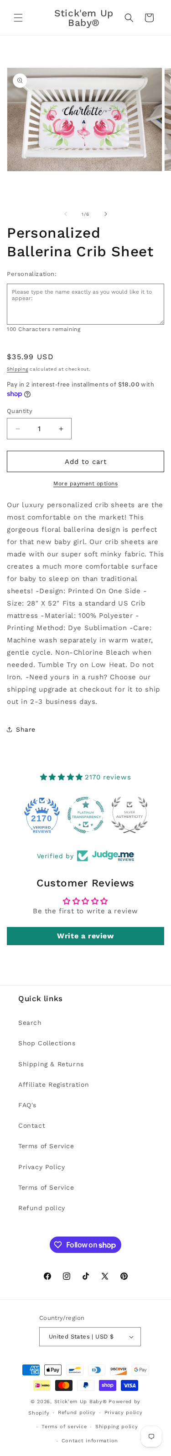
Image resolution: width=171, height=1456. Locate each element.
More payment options (85, 483)
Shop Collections (47, 1043)
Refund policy (41, 1208)
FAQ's (27, 1105)
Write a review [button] (85, 936)
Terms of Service (46, 1146)
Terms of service (64, 1427)
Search (30, 1022)
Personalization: (32, 273)
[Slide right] (106, 214)
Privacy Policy (41, 1167)
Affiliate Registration (53, 1084)
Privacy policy (123, 1412)
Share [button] (26, 729)
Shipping (17, 369)
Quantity (19, 410)
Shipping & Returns (51, 1064)
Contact (31, 1125)
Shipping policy (116, 1427)
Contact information (90, 1441)
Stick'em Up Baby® (80, 1402)
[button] (18, 18)
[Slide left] (66, 214)
